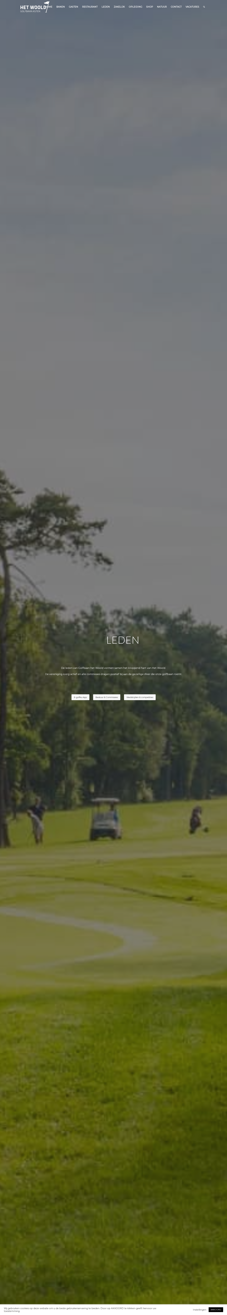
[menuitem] (48, 7)
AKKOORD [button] (215, 1309)
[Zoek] (204, 7)
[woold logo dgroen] (35, 7)
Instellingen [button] (199, 1309)
